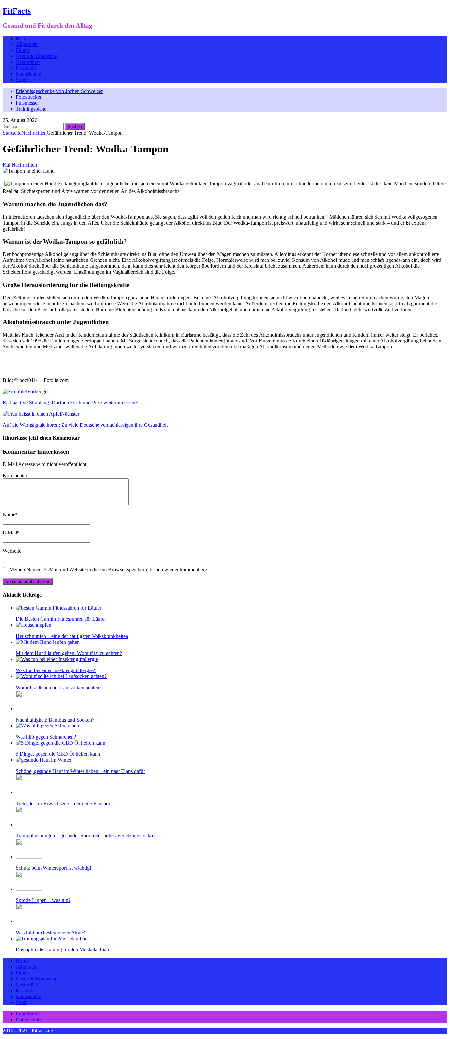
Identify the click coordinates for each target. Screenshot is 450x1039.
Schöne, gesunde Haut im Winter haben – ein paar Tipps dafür (80, 771)
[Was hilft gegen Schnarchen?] (47, 725)
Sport (21, 80)
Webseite (12, 551)
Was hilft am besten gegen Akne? (50, 932)
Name (9, 514)
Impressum (27, 1013)
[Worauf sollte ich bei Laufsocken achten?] (61, 676)
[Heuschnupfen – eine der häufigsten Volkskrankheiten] (33, 625)
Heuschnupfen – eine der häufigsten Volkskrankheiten (72, 636)
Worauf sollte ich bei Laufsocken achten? (58, 687)
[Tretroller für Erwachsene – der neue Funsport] (29, 792)
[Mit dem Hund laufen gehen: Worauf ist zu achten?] (48, 642)
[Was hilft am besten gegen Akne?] (29, 921)
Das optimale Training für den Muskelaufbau (62, 949)
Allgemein (27, 44)
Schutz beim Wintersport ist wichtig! (53, 868)
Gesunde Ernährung (37, 56)
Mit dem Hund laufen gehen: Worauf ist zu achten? (69, 653)
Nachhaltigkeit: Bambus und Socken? (55, 720)
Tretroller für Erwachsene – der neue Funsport (64, 803)
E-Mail (10, 532)
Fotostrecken (29, 97)
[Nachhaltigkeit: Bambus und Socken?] (29, 708)
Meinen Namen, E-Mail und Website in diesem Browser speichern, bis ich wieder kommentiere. (108, 569)
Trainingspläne (31, 109)
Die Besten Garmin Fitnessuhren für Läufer (61, 619)
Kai (6, 165)
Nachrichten (28, 74)
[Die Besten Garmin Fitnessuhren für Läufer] (58, 608)
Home (22, 38)
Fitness (23, 50)
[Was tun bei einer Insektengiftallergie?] (57, 659)
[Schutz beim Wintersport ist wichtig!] (29, 857)
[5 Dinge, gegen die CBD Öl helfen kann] (60, 743)
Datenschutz (29, 1019)
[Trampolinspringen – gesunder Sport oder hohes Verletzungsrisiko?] (29, 824)
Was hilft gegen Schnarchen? (46, 737)
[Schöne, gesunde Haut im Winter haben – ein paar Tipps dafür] (43, 760)
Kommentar (15, 475)
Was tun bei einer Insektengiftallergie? (56, 670)
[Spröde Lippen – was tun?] (29, 889)
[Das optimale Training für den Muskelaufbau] (52, 938)
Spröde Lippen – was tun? (43, 900)
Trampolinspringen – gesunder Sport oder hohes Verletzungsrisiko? (85, 835)
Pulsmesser (27, 103)
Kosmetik (26, 68)
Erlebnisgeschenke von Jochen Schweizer (59, 91)
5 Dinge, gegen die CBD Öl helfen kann (58, 754)
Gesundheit (28, 62)
